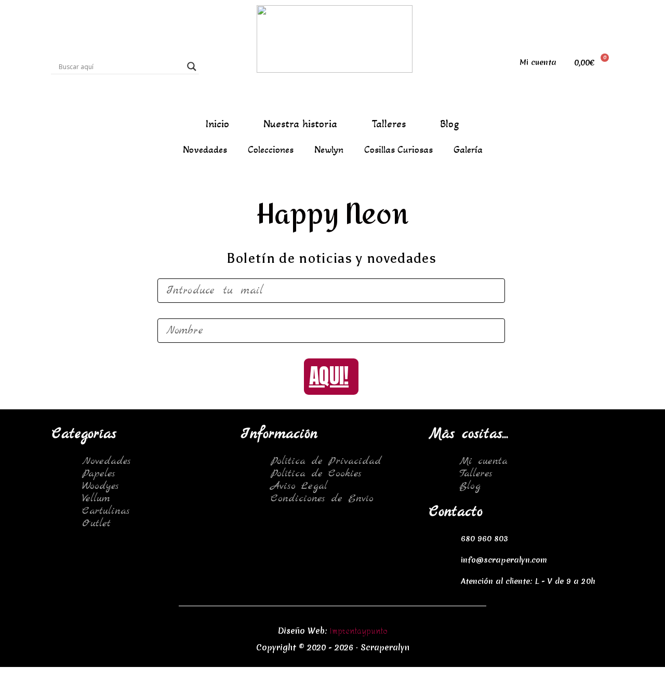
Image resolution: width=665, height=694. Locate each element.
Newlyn (328, 149)
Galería (468, 149)
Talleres (388, 124)
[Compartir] (64, 675)
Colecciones (271, 149)
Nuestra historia (300, 124)
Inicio (217, 124)
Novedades (205, 149)
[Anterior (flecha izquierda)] (21, 689)
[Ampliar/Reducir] (150, 675)
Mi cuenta (538, 62)
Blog (449, 124)
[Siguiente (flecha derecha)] (64, 689)
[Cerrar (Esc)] (21, 675)
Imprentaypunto (359, 631)
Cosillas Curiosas (398, 149)
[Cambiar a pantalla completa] (107, 675)
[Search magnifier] (191, 66)
